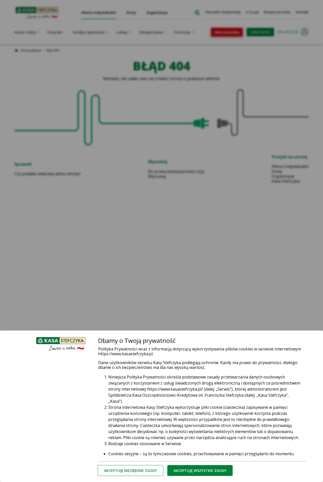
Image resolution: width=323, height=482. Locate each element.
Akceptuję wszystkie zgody (200, 470)
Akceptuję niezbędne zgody (130, 470)
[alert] (161, 241)
